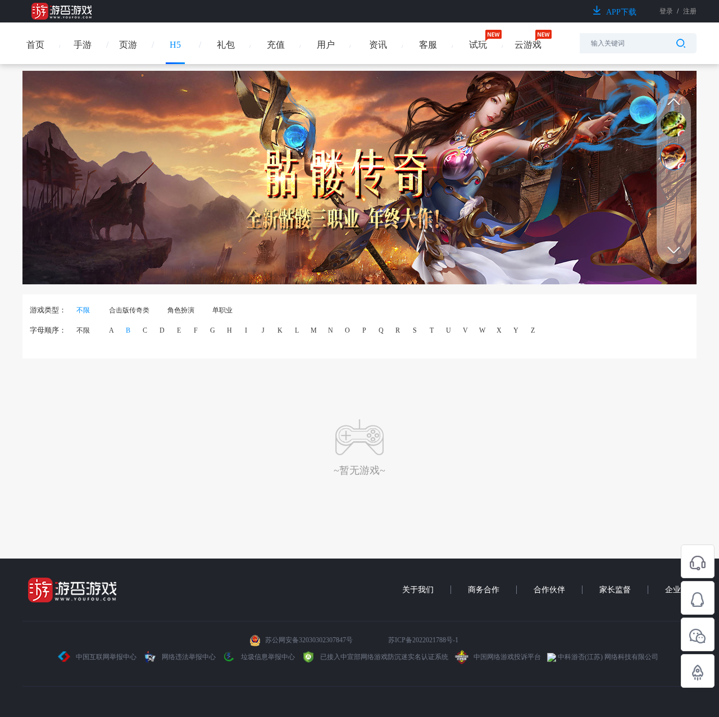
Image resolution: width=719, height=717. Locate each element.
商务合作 (483, 590)
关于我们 (418, 590)
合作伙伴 (549, 590)
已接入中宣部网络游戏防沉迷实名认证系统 (383, 657)
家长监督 (615, 590)
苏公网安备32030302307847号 (309, 640)
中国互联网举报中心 (106, 657)
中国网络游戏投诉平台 (506, 657)
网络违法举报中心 (188, 657)
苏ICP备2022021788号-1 (423, 640)
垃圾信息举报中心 (267, 657)
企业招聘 (681, 590)
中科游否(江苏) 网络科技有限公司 (607, 657)
